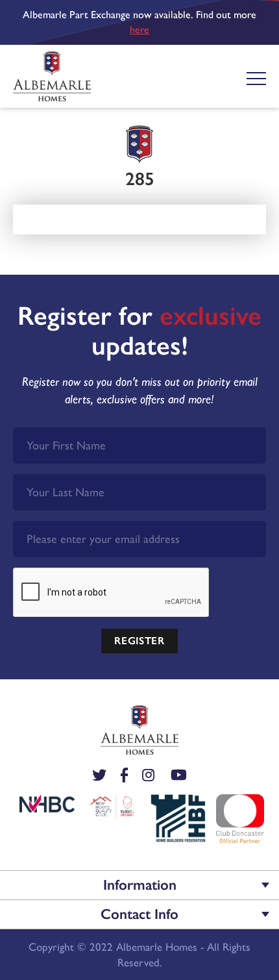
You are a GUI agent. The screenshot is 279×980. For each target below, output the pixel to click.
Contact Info (139, 914)
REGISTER (139, 640)
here (139, 29)
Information (139, 885)
